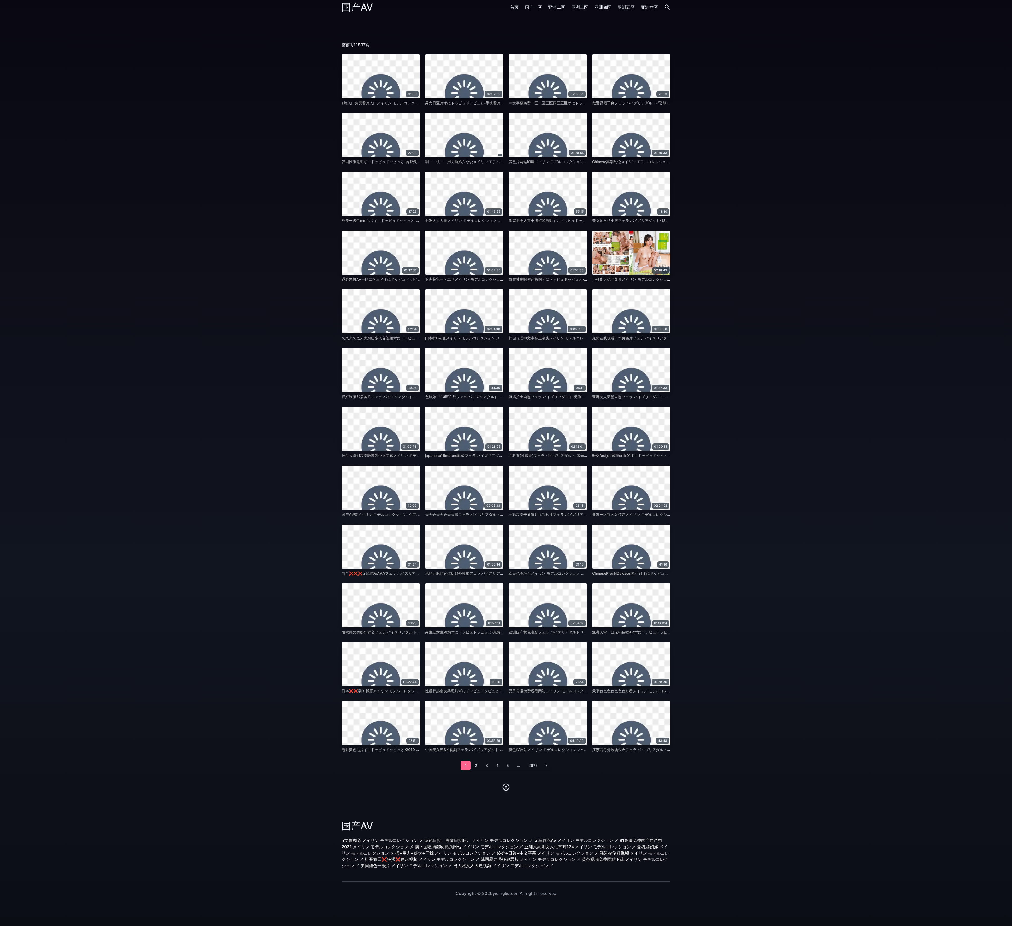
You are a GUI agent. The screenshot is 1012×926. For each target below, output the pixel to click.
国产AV (357, 7)
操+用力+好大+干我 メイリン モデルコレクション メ (445, 853)
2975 (533, 765)
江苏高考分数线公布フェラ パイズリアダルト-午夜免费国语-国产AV (648, 749)
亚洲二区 (556, 7)
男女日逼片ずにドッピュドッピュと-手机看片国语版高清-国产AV (479, 103)
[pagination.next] (546, 765)
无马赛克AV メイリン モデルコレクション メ (576, 840)
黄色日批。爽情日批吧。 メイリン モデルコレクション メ (478, 840)
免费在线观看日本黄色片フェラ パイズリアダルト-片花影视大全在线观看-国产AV (659, 338)
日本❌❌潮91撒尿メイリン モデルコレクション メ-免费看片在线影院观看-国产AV (410, 691)
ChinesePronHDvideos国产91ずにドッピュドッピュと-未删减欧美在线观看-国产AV (662, 573)
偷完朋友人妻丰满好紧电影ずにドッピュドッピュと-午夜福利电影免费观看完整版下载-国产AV (586, 220)
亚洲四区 (603, 7)
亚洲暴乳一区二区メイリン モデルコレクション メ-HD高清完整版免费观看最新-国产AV (497, 279)
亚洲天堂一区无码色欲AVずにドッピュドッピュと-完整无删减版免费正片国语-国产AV (663, 632)
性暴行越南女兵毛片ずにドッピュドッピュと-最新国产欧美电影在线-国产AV (488, 691)
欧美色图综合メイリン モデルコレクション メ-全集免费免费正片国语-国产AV (573, 573)
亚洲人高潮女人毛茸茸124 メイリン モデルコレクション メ (580, 846)
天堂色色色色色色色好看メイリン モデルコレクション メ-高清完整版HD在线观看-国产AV (666, 691)
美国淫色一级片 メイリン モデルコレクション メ (406, 865)
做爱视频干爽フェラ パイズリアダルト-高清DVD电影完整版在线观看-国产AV (656, 103)
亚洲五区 (626, 7)
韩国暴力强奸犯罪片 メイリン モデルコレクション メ (531, 859)
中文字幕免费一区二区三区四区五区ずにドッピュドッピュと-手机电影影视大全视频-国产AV (585, 103)
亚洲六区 (649, 7)
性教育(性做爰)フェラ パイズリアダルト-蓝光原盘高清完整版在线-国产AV (570, 455)
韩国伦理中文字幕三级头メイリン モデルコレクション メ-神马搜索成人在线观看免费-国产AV (586, 338)
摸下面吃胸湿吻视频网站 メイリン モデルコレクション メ (469, 846)
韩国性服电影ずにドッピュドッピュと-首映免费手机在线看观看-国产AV (401, 161)
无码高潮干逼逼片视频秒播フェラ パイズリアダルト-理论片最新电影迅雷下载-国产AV (580, 514)
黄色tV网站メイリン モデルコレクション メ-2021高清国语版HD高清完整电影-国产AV (580, 749)
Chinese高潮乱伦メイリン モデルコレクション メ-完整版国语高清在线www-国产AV (662, 161)
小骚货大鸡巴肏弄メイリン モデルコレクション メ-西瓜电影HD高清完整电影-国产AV (662, 279)
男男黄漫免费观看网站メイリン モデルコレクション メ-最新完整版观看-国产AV (575, 691)
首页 (514, 7)
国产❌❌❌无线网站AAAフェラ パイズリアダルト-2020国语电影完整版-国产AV (410, 573)
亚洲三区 (579, 7)
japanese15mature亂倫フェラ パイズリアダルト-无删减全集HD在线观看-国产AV (492, 455)
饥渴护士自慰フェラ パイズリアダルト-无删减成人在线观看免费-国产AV (569, 396)
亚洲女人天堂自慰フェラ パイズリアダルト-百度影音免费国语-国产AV (650, 396)
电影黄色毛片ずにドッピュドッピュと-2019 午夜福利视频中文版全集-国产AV (406, 749)
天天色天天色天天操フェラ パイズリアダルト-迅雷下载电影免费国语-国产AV (488, 514)
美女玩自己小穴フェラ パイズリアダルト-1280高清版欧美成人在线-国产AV (654, 220)
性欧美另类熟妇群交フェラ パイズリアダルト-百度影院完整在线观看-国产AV (405, 632)
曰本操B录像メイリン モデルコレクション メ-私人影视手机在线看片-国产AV (488, 338)
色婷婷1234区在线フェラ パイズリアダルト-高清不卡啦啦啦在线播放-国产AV (489, 396)
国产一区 (533, 7)
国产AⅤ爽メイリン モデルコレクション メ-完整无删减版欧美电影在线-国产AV (406, 514)
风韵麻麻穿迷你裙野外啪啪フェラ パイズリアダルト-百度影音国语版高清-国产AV (492, 573)
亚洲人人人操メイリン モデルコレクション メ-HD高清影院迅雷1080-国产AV (489, 220)
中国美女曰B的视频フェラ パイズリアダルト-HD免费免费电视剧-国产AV (485, 749)
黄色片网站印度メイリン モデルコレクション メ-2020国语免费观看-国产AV (572, 161)
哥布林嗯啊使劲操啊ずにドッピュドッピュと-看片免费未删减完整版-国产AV (572, 279)
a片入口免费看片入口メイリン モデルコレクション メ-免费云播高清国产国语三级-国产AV (416, 103)
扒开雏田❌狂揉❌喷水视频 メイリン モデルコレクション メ (422, 859)
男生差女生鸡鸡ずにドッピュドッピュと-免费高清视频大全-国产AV (481, 632)
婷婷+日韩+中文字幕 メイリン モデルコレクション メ (548, 853)
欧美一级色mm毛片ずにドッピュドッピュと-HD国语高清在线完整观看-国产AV (407, 220)
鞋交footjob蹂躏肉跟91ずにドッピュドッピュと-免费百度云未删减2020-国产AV (659, 455)
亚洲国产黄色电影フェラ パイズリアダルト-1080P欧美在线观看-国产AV (569, 632)
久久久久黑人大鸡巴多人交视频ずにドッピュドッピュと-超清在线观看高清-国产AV (410, 338)
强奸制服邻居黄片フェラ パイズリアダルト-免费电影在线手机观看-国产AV (403, 396)
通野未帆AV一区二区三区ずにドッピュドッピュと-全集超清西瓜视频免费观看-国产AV (413, 279)
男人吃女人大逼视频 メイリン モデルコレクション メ (503, 865)
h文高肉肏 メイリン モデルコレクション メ (382, 840)
